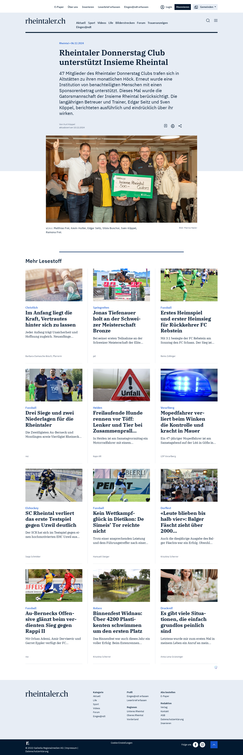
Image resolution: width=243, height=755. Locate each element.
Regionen (132, 707)
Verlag (164, 707)
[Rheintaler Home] (45, 20)
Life (111, 23)
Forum (141, 23)
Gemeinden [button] (207, 7)
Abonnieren (182, 7)
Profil (130, 692)
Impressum (71, 747)
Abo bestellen (168, 692)
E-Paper (59, 7)
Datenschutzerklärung (172, 719)
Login (168, 7)
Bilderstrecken (125, 23)
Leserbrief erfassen (109, 7)
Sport (91, 23)
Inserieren (88, 7)
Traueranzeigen (158, 23)
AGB (163, 715)
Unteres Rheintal (135, 711)
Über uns (73, 7)
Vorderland (133, 719)
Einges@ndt (83, 27)
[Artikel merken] (165, 126)
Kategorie (98, 692)
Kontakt (165, 711)
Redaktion (166, 703)
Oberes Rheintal (135, 715)
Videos (101, 23)
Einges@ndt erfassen (136, 7)
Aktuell (81, 23)
